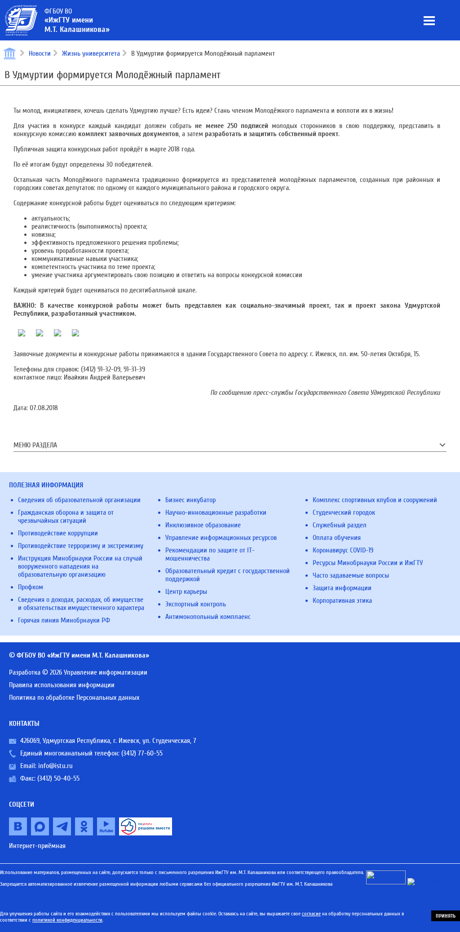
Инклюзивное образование (203, 525)
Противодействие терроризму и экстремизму (80, 546)
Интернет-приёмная (37, 846)
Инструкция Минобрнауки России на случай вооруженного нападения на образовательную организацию (80, 566)
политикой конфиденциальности (67, 920)
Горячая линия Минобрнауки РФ (64, 620)
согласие (311, 913)
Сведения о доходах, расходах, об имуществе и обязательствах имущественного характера (81, 604)
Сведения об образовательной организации (79, 500)
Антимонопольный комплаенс (208, 617)
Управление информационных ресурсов (221, 538)
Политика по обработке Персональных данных (74, 697)
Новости (40, 53)
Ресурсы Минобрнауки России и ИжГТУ (368, 563)
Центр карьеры (186, 591)
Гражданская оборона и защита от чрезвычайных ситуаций (66, 516)
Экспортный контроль (195, 604)
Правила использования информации (62, 685)
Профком (30, 587)
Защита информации (342, 588)
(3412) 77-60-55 (142, 753)
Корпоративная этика (342, 600)
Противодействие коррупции (58, 533)
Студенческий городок (344, 512)
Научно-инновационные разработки (215, 512)
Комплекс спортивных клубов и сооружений (375, 500)
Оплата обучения (337, 538)
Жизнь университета (91, 53)
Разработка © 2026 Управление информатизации (78, 672)
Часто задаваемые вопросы (351, 575)
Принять (446, 916)
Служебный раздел (340, 525)
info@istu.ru (55, 766)
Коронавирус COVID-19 (343, 550)
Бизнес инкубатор (190, 500)
